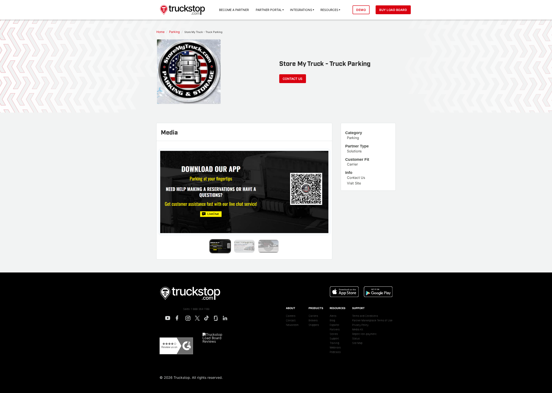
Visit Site (354, 183)
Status (356, 338)
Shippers (314, 324)
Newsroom (292, 324)
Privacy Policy (360, 324)
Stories (334, 334)
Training (334, 343)
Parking (353, 138)
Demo (361, 10)
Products (316, 308)
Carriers (313, 315)
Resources (337, 308)
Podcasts (335, 352)
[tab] (220, 246)
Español (334, 324)
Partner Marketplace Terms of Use (372, 320)
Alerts (333, 315)
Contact (291, 320)
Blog (332, 320)
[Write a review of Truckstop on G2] (176, 345)
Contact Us (292, 78)
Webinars (335, 347)
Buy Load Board (393, 10)
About (290, 308)
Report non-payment (364, 334)
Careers (290, 315)
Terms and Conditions (365, 315)
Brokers (313, 320)
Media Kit (357, 329)
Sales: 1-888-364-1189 (196, 309)
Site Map (357, 343)
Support (334, 338)
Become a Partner (234, 10)
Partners (335, 329)
